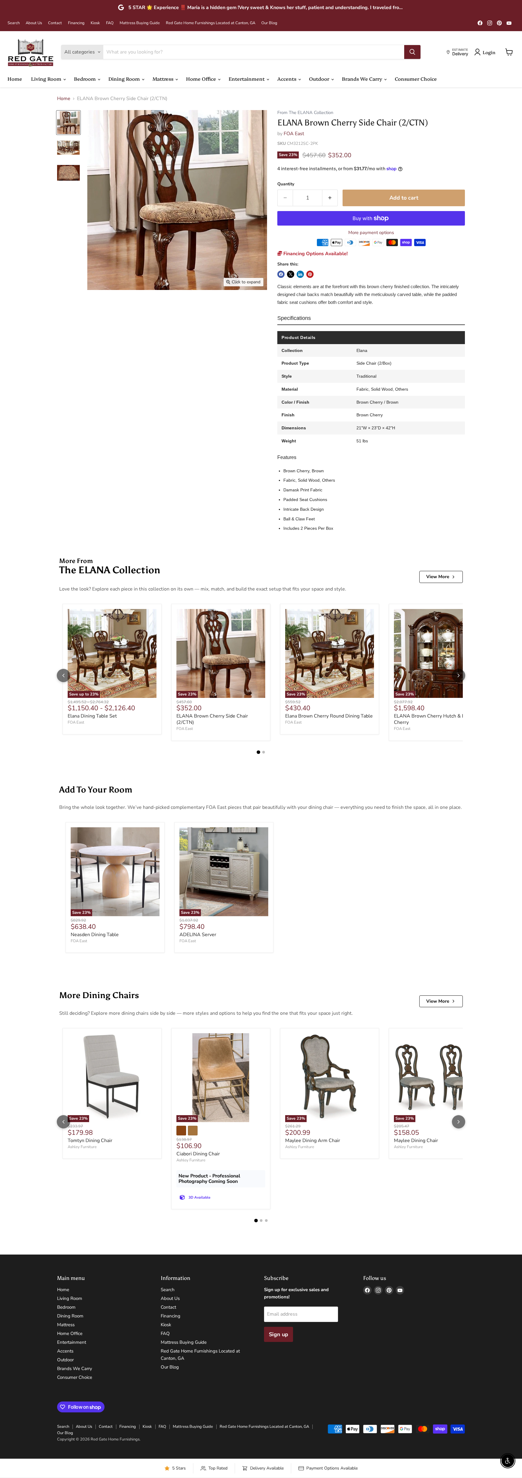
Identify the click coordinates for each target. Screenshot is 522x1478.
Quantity (285, 184)
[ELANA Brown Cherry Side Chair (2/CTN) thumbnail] (68, 123)
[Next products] (458, 675)
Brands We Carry (362, 78)
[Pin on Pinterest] (310, 274)
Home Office (201, 78)
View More (437, 577)
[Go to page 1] (258, 752)
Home (15, 78)
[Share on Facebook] (281, 274)
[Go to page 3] (266, 1220)
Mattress (164, 78)
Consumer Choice (416, 78)
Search (14, 23)
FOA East (294, 133)
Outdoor (319, 78)
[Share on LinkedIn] (300, 274)
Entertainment (247, 78)
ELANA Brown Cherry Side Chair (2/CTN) (212, 719)
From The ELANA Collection (305, 112)
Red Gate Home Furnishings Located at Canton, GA (210, 23)
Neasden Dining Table (95, 934)
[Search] (412, 52)
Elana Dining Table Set (92, 716)
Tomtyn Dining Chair (90, 1140)
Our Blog (269, 23)
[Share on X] (290, 274)
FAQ (110, 23)
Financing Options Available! (315, 253)
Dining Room (124, 78)
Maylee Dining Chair (416, 1140)
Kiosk (95, 23)
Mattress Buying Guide (140, 23)
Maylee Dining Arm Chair (312, 1140)
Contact (55, 23)
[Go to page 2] (263, 752)
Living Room (47, 78)
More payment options (371, 232)
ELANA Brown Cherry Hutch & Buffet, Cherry (435, 719)
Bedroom (85, 78)
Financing (76, 23)
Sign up (278, 1334)
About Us (34, 23)
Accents (287, 78)
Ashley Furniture (82, 1147)
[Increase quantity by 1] (330, 198)
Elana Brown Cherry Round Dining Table (329, 716)
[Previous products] (63, 675)
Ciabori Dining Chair (198, 1154)
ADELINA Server (197, 934)
